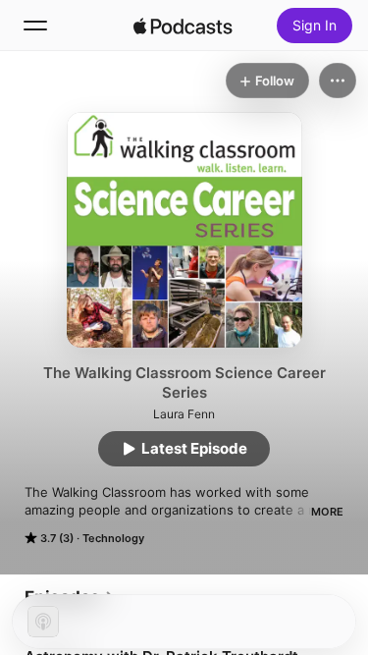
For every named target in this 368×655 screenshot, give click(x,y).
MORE (327, 512)
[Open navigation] (35, 25)
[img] (183, 25)
